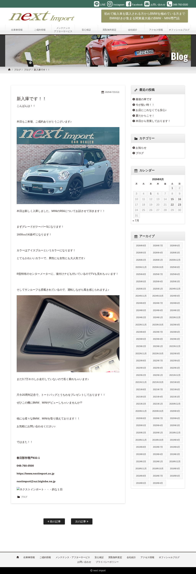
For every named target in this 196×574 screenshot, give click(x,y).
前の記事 (55, 521)
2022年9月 (175, 353)
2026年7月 (158, 245)
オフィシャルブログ (169, 557)
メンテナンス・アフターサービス (73, 557)
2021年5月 (141, 397)
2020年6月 (175, 418)
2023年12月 (174, 317)
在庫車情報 (29, 557)
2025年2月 (141, 289)
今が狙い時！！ (145, 104)
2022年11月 (141, 353)
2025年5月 (141, 281)
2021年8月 (141, 389)
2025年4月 (158, 281)
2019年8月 (141, 447)
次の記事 (81, 521)
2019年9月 (175, 440)
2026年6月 (175, 245)
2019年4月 (158, 454)
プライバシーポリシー (107, 562)
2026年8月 (141, 245)
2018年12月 (174, 461)
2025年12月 (174, 260)
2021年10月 (157, 382)
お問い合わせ (84, 562)
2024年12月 (174, 289)
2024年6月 (175, 303)
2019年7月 (158, 447)
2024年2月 (141, 317)
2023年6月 (175, 332)
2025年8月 (141, 274)
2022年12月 (174, 346)
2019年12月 (174, 432)
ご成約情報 (45, 557)
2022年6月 (175, 360)
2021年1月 (158, 404)
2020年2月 (141, 432)
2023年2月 (141, 346)
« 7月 (136, 220)
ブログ (17, 69)
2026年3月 (175, 252)
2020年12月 (174, 404)
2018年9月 (175, 468)
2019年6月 (175, 447)
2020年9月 (175, 411)
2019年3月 (175, 454)
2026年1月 (158, 260)
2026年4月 (158, 252)
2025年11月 (141, 267)
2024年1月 (158, 317)
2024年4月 (158, 310)
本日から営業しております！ (153, 120)
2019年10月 (157, 440)
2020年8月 (141, 418)
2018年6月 (175, 476)
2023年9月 (175, 324)
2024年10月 (157, 296)
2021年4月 (158, 397)
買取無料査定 (115, 557)
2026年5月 (141, 252)
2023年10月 (157, 324)
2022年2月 (141, 375)
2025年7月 (158, 274)
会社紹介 (131, 557)
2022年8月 (141, 360)
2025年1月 (158, 289)
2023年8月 (141, 332)
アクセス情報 (147, 557)
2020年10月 (157, 411)
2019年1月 (158, 461)
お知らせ (141, 147)
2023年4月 (158, 339)
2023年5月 (141, 339)
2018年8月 (141, 476)
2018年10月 (157, 468)
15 (172, 199)
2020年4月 (158, 425)
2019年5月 (141, 454)
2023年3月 (175, 339)
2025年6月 (175, 274)
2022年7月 (158, 360)
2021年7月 (158, 389)
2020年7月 (158, 418)
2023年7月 (158, 332)
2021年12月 (174, 375)
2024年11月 (141, 296)
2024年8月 (141, 303)
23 (179, 204)
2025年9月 (175, 267)
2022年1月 (158, 375)
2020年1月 (158, 432)
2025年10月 (157, 267)
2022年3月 (175, 368)
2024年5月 (141, 310)
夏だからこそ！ (145, 115)
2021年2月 (141, 404)
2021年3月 (175, 397)
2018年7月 (158, 476)
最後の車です (144, 99)
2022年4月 (158, 368)
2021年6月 (175, 389)
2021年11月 (141, 382)
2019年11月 (141, 440)
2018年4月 (158, 483)
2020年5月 (141, 425)
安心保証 (99, 557)
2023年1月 (158, 346)
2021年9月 (175, 382)
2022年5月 (141, 368)
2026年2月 (141, 260)
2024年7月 (158, 303)
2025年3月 (175, 281)
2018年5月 (141, 483)
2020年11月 (141, 411)
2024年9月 (175, 296)
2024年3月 (175, 310)
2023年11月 (141, 324)
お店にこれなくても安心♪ (151, 110)
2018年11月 (141, 468)
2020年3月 (175, 425)
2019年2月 (141, 461)
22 (172, 204)
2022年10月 (157, 353)
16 (179, 199)
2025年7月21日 (112, 92)
